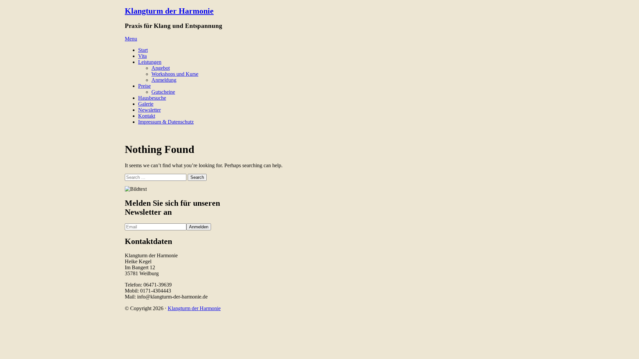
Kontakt (146, 116)
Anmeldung (163, 80)
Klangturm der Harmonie (169, 11)
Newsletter (149, 110)
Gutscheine (163, 92)
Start (143, 50)
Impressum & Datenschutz (166, 122)
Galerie (145, 104)
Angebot (160, 68)
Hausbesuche (152, 98)
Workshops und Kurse (174, 74)
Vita (142, 56)
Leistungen (149, 62)
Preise (144, 86)
